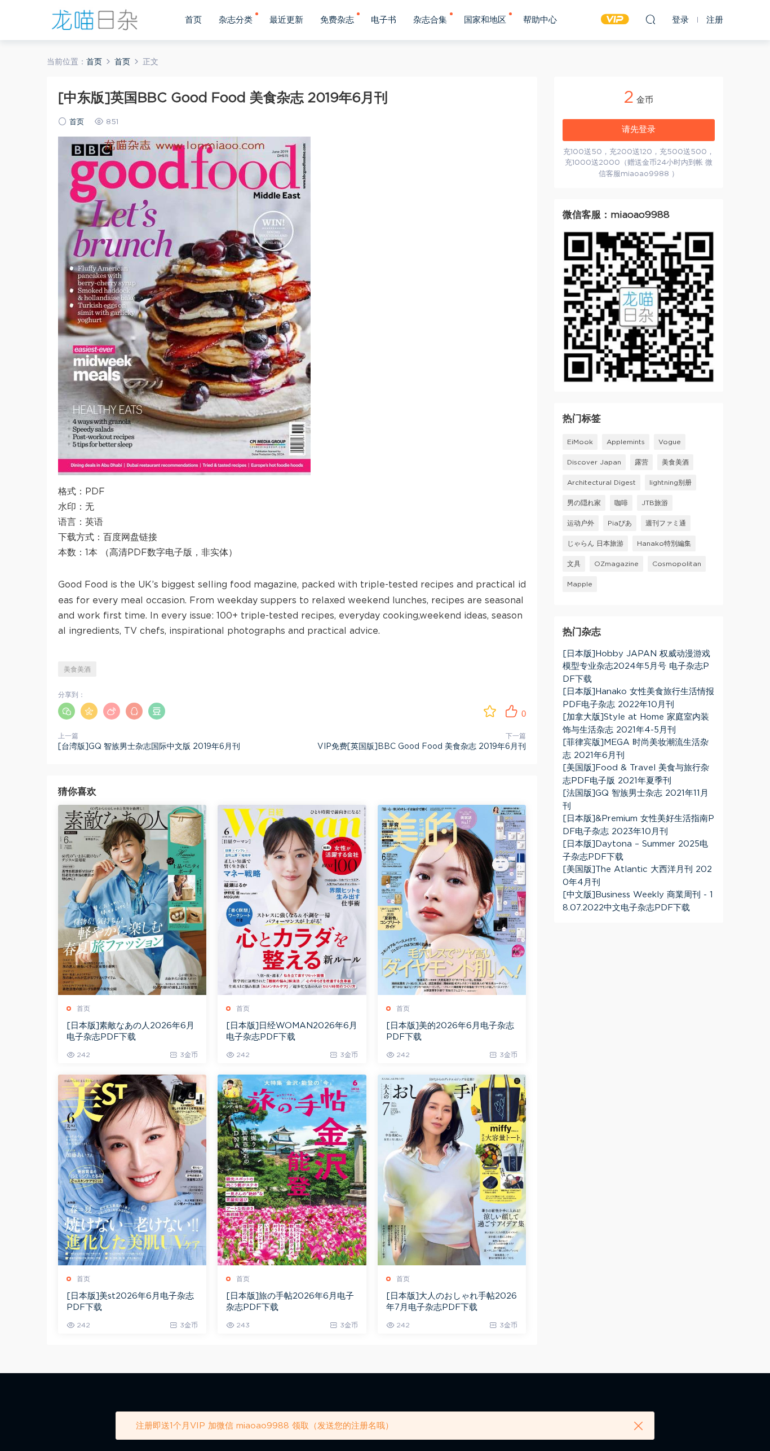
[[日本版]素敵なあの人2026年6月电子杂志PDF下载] (132, 900)
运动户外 (580, 523)
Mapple (579, 584)
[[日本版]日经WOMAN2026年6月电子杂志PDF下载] (292, 900)
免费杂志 (337, 20)
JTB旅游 (654, 502)
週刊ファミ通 (665, 523)
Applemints (626, 442)
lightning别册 (670, 482)
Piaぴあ (620, 523)
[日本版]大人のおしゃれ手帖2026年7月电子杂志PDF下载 (451, 1302)
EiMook (580, 442)
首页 (193, 20)
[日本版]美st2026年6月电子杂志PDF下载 (130, 1302)
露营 (641, 462)
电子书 (383, 20)
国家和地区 (485, 20)
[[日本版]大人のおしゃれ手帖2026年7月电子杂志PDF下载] (452, 1170)
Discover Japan (594, 462)
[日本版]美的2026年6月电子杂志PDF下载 (450, 1031)
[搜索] (650, 19)
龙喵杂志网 (95, 20)
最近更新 (286, 20)
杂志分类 (236, 20)
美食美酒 (77, 669)
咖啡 (621, 502)
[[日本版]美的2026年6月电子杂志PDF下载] (452, 900)
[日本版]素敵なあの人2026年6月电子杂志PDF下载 (130, 1031)
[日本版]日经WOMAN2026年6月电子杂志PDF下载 (291, 1031)
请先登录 (639, 129)
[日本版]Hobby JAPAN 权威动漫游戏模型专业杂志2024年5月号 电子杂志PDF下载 (636, 666)
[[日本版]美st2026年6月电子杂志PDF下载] (132, 1170)
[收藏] (489, 711)
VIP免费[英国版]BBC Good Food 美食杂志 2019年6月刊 (421, 747)
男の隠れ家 (584, 502)
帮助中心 (540, 20)
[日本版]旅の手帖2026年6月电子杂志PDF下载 (290, 1302)
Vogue (669, 442)
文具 (574, 563)
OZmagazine (616, 563)
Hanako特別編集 (664, 543)
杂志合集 (430, 20)
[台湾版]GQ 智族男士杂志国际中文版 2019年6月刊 (149, 747)
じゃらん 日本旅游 (595, 543)
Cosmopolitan (676, 563)
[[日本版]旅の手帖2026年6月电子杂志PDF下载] (292, 1170)
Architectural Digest (601, 482)
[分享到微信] (66, 711)
